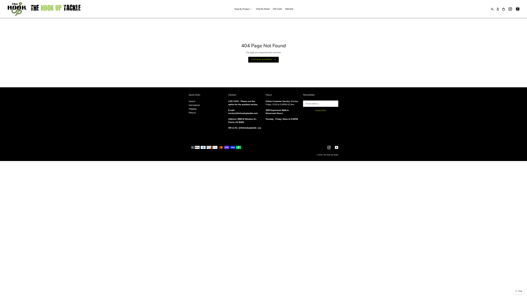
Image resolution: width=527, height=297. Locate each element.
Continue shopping (261, 59)
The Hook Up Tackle (330, 155)
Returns (192, 113)
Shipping (192, 109)
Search (192, 101)
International (194, 105)
